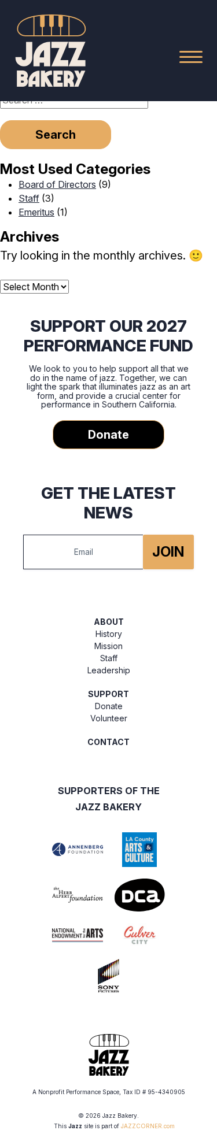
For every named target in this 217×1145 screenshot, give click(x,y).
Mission (108, 646)
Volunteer (108, 718)
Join (168, 551)
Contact (108, 742)
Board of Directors (57, 184)
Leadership (108, 670)
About (109, 622)
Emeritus (36, 212)
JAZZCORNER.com (148, 1125)
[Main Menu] (191, 56)
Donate (108, 435)
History (108, 634)
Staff (29, 198)
